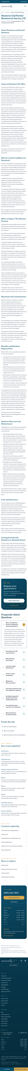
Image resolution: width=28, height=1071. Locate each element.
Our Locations (4, 1003)
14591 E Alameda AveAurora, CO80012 (8, 1033)
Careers (3, 1005)
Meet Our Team (4, 998)
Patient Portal (4, 1025)
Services (7, 12)
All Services (3, 976)
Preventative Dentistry (6, 978)
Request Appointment (14, 600)
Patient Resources (5, 1014)
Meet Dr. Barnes (4, 1001)
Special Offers (4, 1019)
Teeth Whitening (5, 989)
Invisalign (3, 987)
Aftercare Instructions (6, 1017)
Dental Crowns (4, 982)
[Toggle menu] (25, 6)
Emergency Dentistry (6, 991)
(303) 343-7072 (6, 1)
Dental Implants (4, 985)
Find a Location (13, 965)
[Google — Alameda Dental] (21, 960)
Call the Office (14, 902)
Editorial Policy (4, 1021)
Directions (24, 1)
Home (2, 12)
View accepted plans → (9, 935)
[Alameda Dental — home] (6, 6)
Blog (2, 1012)
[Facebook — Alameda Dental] (25, 960)
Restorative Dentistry (6, 980)
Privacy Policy (4, 1023)
